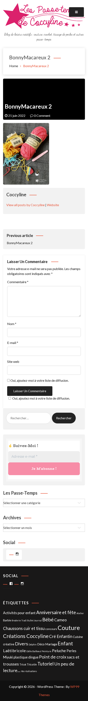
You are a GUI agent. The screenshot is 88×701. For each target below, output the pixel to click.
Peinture (46, 651)
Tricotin (32, 664)
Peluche (59, 650)
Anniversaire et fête (56, 612)
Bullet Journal (34, 620)
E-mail (12, 343)
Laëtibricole (14, 650)
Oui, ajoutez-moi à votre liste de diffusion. (39, 380)
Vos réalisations (29, 671)
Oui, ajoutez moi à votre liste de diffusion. (41, 398)
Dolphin (33, 644)
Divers (21, 643)
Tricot (22, 664)
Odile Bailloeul (33, 651)
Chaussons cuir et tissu (24, 628)
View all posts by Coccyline (25, 205)
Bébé (48, 619)
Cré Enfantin (60, 636)
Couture (69, 627)
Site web (13, 361)
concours (51, 629)
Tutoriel (45, 664)
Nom (11, 324)
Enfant (65, 643)
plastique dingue (26, 657)
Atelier (80, 613)
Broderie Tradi (19, 620)
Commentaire (17, 282)
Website (53, 205)
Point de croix (52, 657)
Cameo (60, 619)
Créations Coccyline (26, 636)
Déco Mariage (47, 644)
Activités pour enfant (19, 613)
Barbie (7, 620)
